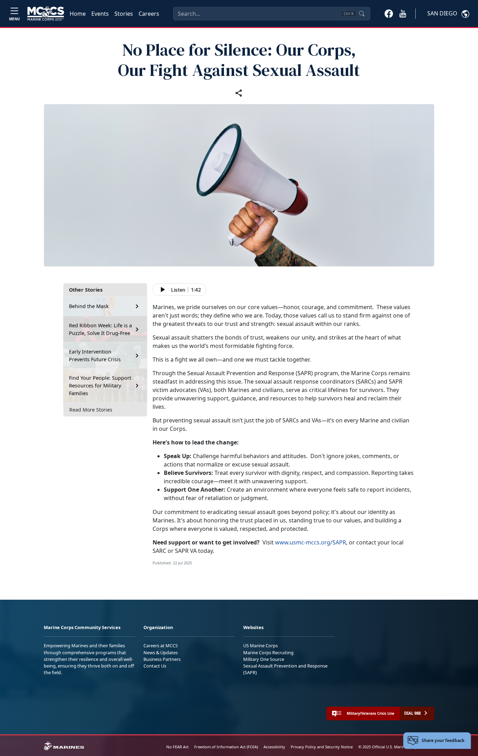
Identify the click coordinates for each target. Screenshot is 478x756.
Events (100, 13)
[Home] (45, 13)
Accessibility (274, 746)
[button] (389, 13)
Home (78, 13)
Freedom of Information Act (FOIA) (226, 746)
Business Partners (162, 659)
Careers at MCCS (160, 645)
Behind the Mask (89, 306)
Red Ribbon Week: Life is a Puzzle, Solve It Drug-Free (100, 329)
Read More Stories (90, 409)
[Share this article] (239, 93)
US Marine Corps (260, 645)
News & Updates (160, 652)
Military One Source (263, 659)
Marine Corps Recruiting (268, 652)
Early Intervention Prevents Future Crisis (95, 355)
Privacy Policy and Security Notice (322, 746)
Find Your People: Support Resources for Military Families (100, 385)
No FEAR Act (177, 746)
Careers (149, 13)
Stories (123, 13)
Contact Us (154, 666)
